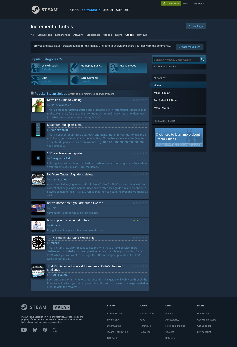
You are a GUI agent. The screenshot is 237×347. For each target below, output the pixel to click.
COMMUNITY (91, 10)
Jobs (142, 319)
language (197, 3)
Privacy (169, 313)
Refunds (170, 337)
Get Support (204, 325)
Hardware (145, 325)
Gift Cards (112, 337)
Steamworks (114, 325)
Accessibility (172, 319)
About (108, 10)
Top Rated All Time (165, 100)
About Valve (146, 313)
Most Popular (162, 92)
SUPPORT (123, 10)
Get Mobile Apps (206, 319)
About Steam (114, 313)
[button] (179, 85)
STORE (75, 10)
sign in (186, 3)
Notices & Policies (175, 325)
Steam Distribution (117, 331)
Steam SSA (113, 319)
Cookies (169, 331)
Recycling (145, 331)
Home (157, 85)
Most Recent (161, 107)
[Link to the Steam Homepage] (44, 12)
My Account (204, 331)
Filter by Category (165, 66)
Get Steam (203, 313)
